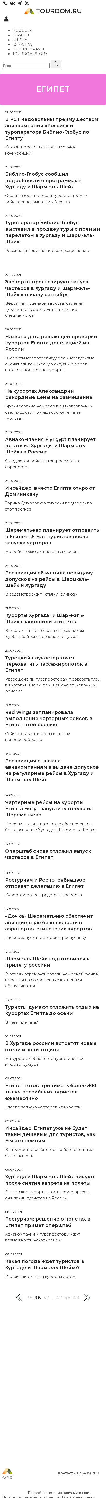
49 (76, 1298)
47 (59, 1298)
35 (29, 1298)
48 (67, 1298)
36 (37, 1298)
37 (46, 1298)
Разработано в (59, 1493)
